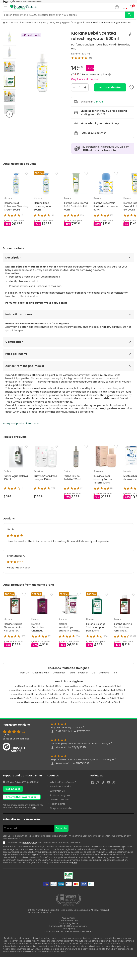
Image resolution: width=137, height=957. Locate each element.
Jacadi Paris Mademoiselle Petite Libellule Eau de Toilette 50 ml (41, 690)
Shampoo (104, 672)
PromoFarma (12, 22)
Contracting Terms (68, 923)
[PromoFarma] (23, 7)
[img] (42, 73)
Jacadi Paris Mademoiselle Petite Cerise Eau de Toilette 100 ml (92, 698)
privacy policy (29, 842)
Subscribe (61, 828)
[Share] (130, 34)
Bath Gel (24, 672)
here (34, 807)
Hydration (83, 672)
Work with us (57, 790)
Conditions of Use (68, 920)
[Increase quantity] (85, 87)
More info (110, 150)
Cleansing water (40, 672)
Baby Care (48, 22)
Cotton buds (59, 672)
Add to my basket (110, 87)
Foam (72, 672)
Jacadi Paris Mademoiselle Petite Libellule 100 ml (100, 690)
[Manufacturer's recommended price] (109, 74)
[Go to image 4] (9, 81)
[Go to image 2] (9, 52)
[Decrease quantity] (74, 87)
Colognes (77, 22)
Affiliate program (60, 795)
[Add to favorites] (131, 87)
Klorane (75, 53)
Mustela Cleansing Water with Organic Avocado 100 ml (93, 686)
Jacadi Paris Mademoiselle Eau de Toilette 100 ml (42, 702)
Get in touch (13, 789)
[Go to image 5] (9, 96)
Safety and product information (21, 423)
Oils (93, 672)
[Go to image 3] (9, 66)
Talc (114, 672)
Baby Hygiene (63, 22)
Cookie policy (68, 928)
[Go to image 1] (9, 37)
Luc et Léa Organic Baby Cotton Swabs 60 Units (37, 686)
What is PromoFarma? (63, 782)
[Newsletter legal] (5, 842)
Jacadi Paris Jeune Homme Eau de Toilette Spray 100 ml (39, 694)
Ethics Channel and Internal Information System (68, 931)
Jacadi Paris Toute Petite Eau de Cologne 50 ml (34, 698)
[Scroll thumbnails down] (9, 114)
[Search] (129, 14)
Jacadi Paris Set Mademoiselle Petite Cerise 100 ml (97, 694)
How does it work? (60, 786)
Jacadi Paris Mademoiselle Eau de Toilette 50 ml (95, 702)
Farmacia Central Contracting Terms (68, 926)
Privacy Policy (68, 918)
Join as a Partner (59, 799)
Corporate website (61, 808)
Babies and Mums (31, 22)
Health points (57, 804)
